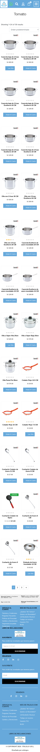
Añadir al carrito (31, 68)
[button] (36, 4)
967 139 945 (29, 602)
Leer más (11, 68)
